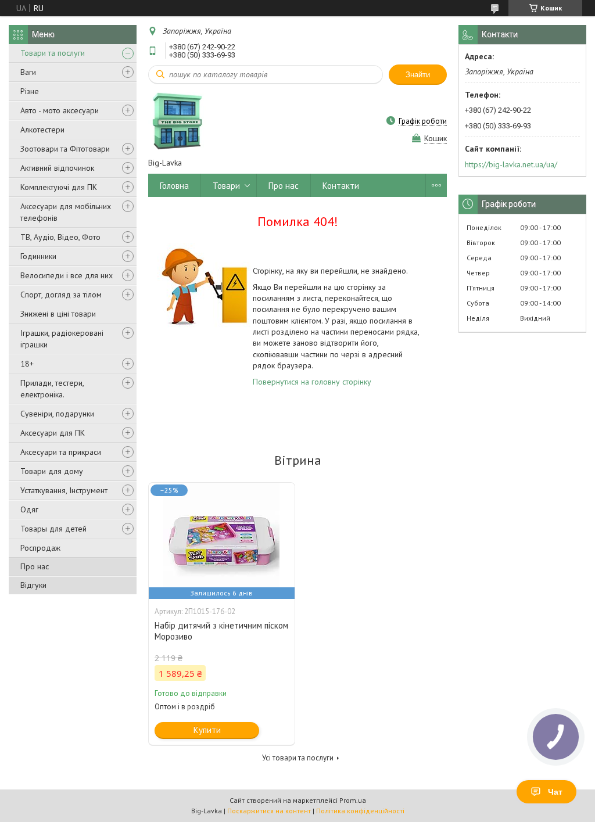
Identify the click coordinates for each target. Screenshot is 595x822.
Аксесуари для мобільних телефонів (65, 212)
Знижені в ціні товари (58, 313)
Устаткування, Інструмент (63, 490)
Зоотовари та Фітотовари (65, 148)
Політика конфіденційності (360, 810)
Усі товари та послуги (298, 758)
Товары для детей (53, 528)
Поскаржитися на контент (269, 810)
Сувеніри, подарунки (57, 413)
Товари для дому (51, 471)
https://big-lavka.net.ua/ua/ (511, 164)
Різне (29, 91)
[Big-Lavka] (177, 120)
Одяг (29, 509)
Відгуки (33, 585)
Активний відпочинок (57, 168)
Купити (207, 729)
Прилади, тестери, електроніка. (52, 389)
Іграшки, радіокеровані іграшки (61, 339)
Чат (555, 791)
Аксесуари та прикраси (60, 452)
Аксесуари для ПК (52, 433)
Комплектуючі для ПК (58, 187)
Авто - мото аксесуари (59, 110)
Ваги (28, 72)
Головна (174, 185)
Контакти (340, 185)
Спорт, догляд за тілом (61, 294)
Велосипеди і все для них (66, 275)
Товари (226, 185)
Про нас (34, 566)
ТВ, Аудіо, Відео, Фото (60, 237)
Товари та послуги (52, 53)
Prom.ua (352, 800)
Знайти (418, 74)
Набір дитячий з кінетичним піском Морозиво (221, 631)
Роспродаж (40, 548)
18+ (27, 363)
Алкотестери (42, 129)
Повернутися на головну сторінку (312, 381)
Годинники (38, 256)
